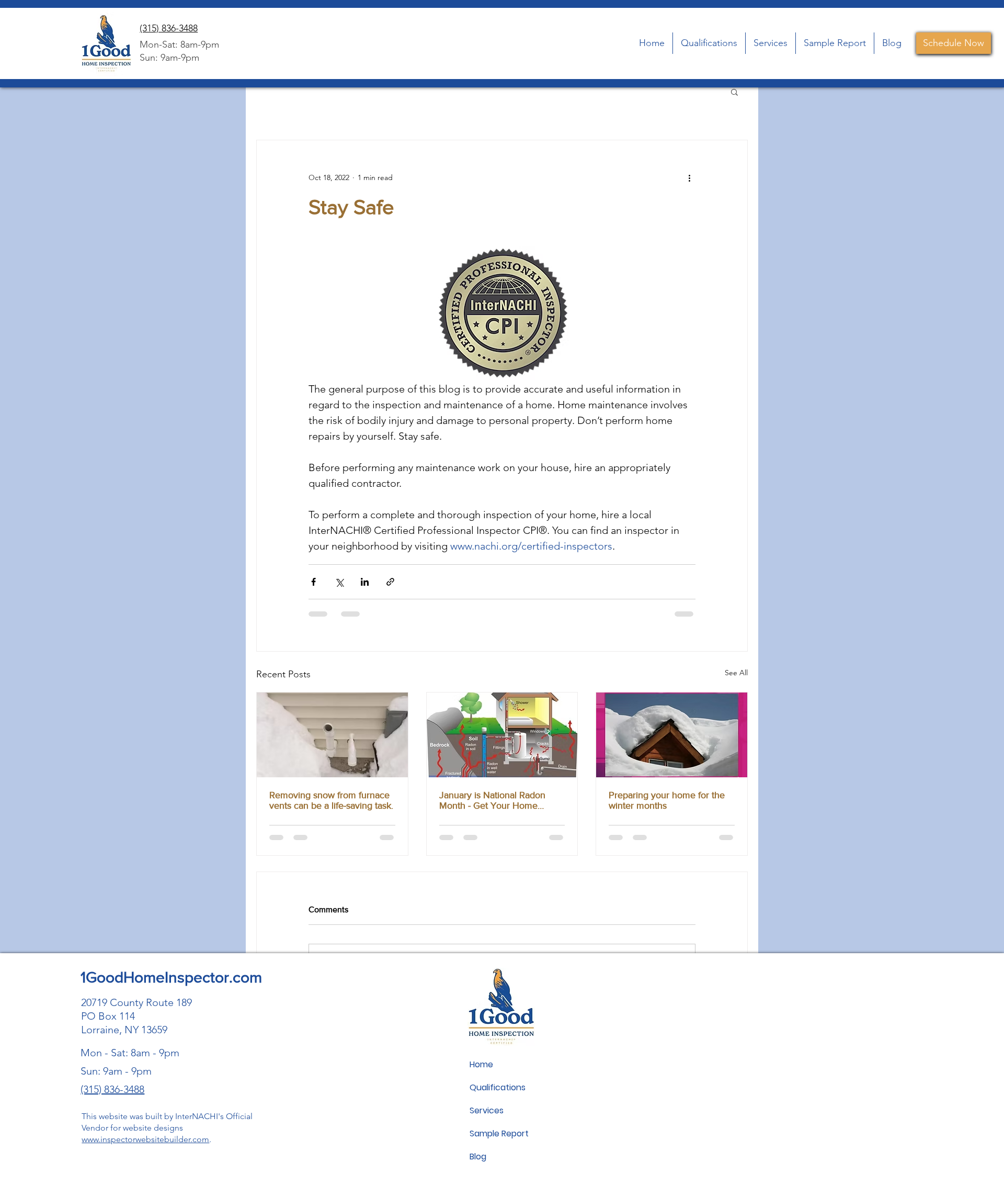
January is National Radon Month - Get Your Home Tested (492, 800)
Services (487, 1110)
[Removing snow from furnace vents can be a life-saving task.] (332, 735)
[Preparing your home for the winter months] (671, 735)
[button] (734, 91)
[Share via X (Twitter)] (339, 582)
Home (481, 1064)
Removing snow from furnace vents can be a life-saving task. (331, 800)
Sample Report (499, 1133)
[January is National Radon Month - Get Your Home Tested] (502, 735)
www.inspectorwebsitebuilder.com (145, 1139)
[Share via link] (390, 582)
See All (736, 672)
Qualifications (498, 1087)
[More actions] (689, 178)
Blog (478, 1157)
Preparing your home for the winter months (667, 800)
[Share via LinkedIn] (365, 582)
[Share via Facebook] (313, 582)
